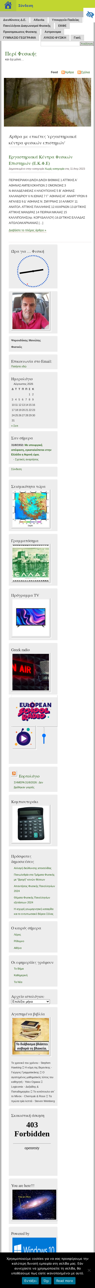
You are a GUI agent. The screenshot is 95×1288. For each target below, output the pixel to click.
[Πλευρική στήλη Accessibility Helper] (89, 13)
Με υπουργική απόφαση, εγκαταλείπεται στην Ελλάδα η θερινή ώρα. (31, 450)
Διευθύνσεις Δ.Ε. (14, 20)
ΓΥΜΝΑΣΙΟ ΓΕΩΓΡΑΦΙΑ (19, 37)
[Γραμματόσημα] (31, 582)
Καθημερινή (21, 975)
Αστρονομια (53, 32)
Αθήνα (17, 947)
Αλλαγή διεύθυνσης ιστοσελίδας (32, 868)
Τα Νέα (18, 982)
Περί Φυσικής (21, 53)
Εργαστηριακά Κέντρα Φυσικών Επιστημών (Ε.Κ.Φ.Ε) (41, 160)
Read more (64, 1281)
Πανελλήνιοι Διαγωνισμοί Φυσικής (27, 26)
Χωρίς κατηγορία (54, 168)
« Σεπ (14, 425)
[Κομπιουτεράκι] (31, 843)
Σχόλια (85, 72)
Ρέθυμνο (19, 941)
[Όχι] (88, 1270)
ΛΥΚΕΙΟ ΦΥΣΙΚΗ (55, 37)
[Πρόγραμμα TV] (31, 637)
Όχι (46, 1281)
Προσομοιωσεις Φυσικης (20, 32)
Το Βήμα (19, 968)
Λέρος (17, 934)
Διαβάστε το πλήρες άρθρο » (27, 230)
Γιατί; (77, 37)
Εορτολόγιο (29, 776)
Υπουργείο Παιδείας (65, 20)
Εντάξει (30, 1281)
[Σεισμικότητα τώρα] (31, 528)
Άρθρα (69, 72)
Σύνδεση (16, 469)
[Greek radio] (31, 691)
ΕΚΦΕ (62, 26)
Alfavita (39, 20)
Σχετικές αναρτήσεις (26, 459)
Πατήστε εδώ (19, 366)
